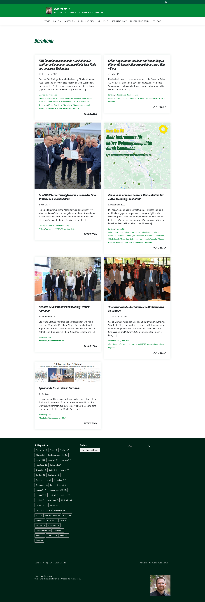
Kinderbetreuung (43, 480)
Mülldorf (40, 500)
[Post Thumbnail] (68, 155)
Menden (53, 495)
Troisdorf (120, 242)
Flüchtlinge (41, 465)
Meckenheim (67, 101)
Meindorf (41, 495)
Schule (40, 520)
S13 (163, 98)
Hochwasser (54, 475)
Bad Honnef (50, 98)
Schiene (112, 101)
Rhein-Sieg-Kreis (55, 105)
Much (76, 101)
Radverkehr (41, 505)
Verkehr (52, 535)
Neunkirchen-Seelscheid (155, 236)
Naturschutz (52, 500)
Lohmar (57, 101)
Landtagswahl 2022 (58, 490)
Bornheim (60, 98)
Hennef (78, 98)
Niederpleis (66, 500)
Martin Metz (62, 9)
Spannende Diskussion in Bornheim (59, 388)
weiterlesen (90, 113)
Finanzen (69, 98)
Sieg (63, 520)
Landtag (42, 95)
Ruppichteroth (79, 105)
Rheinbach (68, 105)
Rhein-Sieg (56, 505)
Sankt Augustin (151, 239)
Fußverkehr (55, 465)
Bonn (111, 98)
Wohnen (149, 242)
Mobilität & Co (120, 95)
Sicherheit (52, 520)
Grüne (53, 470)
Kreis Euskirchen (46, 101)
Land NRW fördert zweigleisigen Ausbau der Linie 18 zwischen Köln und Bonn (67, 197)
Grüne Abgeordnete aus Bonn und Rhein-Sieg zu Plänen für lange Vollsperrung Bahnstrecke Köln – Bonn (136, 64)
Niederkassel (114, 239)
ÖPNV (57, 229)
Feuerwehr (52, 460)
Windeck (77, 108)
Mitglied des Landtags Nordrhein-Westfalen (78, 12)
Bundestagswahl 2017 (57, 341)
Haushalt (40, 475)
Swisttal (59, 108)
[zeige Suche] (166, 2)
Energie (40, 460)
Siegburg (50, 108)
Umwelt (40, 535)
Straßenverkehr (43, 530)
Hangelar (64, 470)
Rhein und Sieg (51, 95)
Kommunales (42, 485)
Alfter (42, 98)
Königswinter (88, 98)
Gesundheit (41, 470)
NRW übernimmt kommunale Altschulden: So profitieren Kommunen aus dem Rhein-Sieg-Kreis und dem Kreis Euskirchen (67, 64)
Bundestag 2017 (45, 337)
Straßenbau (53, 525)
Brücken (40, 455)
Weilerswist (140, 242)
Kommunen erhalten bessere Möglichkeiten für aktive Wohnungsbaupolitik (135, 197)
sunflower (53, 579)
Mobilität (65, 495)
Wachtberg (68, 108)
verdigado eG (76, 579)
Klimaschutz (60, 480)
